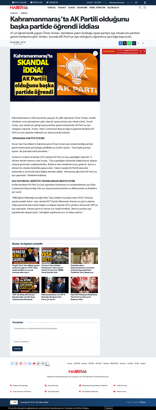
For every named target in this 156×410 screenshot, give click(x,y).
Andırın (143, 363)
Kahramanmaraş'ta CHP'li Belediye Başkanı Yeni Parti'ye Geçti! (53, 297)
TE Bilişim (142, 402)
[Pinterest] (21, 364)
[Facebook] (12, 364)
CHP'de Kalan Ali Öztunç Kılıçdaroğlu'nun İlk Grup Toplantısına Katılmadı (23, 297)
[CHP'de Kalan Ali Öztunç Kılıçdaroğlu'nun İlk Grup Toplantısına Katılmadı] (25, 285)
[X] (17, 364)
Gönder (17, 349)
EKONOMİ (82, 8)
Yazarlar (53, 2)
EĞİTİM (91, 363)
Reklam (106, 363)
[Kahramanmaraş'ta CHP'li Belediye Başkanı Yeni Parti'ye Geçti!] (55, 285)
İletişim (84, 363)
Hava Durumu (53, 385)
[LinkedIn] (30, 364)
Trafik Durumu (121, 385)
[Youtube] (34, 364)
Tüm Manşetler (53, 391)
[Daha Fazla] (134, 43)
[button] (140, 51)
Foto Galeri (20, 2)
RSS (15, 402)
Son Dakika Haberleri (90, 391)
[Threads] (43, 364)
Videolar (37, 2)
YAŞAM (130, 363)
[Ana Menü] (145, 7)
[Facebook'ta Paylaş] (120, 43)
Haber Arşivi (121, 391)
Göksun (123, 363)
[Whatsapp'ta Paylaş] (129, 43)
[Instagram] (25, 364)
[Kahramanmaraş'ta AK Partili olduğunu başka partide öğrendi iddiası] (55, 75)
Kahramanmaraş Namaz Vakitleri (94, 385)
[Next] (47, 364)
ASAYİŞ (71, 8)
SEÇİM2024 (113, 8)
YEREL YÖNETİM (97, 8)
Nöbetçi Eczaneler (20, 385)
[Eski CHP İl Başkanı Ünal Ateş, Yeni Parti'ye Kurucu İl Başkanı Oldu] (84, 285)
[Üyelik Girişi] (144, 2)
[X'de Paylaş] (125, 43)
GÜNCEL (51, 8)
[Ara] (140, 7)
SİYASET (62, 8)
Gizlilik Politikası (97, 408)
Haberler (14, 13)
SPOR (137, 363)
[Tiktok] (38, 364)
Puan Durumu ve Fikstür (22, 391)
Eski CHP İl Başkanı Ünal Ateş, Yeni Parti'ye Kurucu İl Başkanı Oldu (84, 297)
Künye (70, 363)
